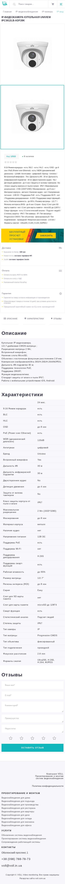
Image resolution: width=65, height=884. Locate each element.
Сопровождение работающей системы (21, 842)
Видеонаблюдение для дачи (16, 815)
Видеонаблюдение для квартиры (18, 811)
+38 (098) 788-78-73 (16, 859)
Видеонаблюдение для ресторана (18, 808)
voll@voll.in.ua (12, 865)
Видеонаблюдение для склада (17, 818)
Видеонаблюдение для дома (16, 797)
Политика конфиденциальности (47, 786)
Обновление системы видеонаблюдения (22, 835)
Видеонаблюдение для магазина (18, 822)
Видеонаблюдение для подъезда (18, 801)
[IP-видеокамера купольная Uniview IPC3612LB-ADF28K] (32, 82)
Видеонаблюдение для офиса (16, 825)
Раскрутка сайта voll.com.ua (33, 878)
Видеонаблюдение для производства (20, 804)
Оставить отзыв (32, 747)
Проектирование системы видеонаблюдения (24, 838)
